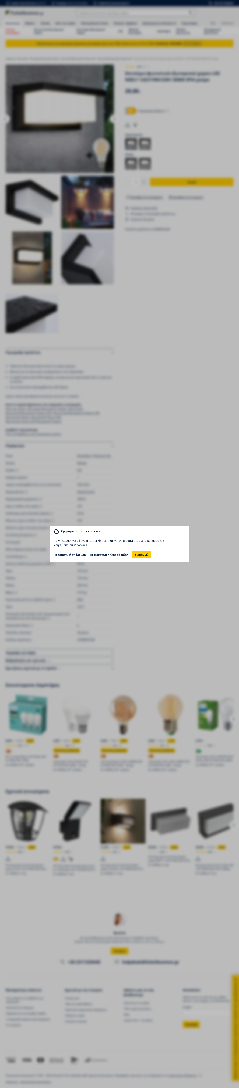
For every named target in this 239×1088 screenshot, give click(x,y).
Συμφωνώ (141, 555)
